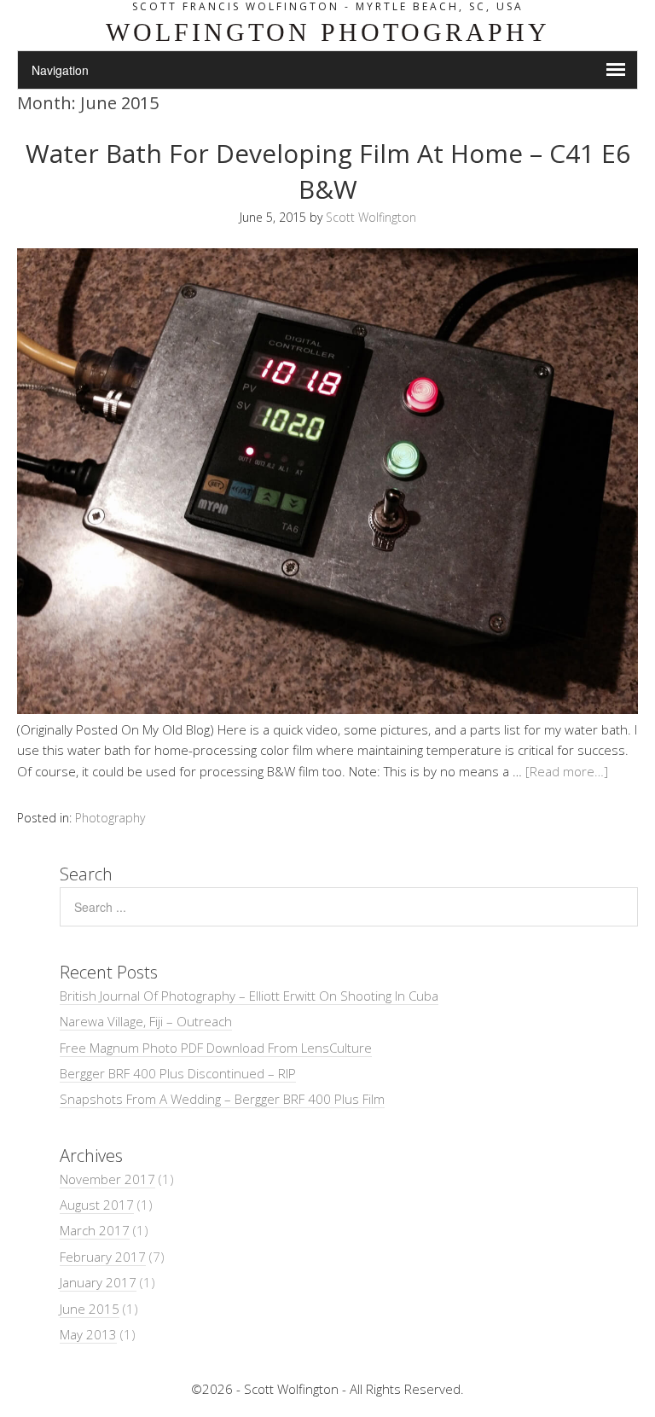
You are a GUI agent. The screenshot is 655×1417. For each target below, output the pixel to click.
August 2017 (97, 1204)
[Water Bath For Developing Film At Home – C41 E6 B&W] (327, 708)
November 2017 (107, 1179)
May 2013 (88, 1334)
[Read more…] (566, 771)
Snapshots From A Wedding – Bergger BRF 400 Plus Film (222, 1098)
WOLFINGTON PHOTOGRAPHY (328, 32)
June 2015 (89, 1308)
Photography (110, 818)
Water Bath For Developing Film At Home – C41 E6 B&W (328, 171)
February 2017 (103, 1256)
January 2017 (98, 1282)
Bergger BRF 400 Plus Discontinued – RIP (178, 1073)
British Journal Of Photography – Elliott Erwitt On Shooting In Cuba (249, 995)
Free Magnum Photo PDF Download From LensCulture (216, 1047)
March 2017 (95, 1230)
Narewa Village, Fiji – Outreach (146, 1021)
